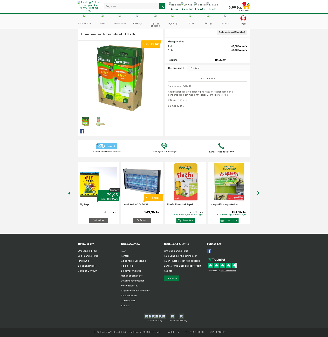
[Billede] (85, 121)
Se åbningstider (86, 265)
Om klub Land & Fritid (176, 250)
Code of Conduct (87, 270)
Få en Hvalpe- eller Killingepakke (182, 260)
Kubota (168, 270)
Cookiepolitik (128, 300)
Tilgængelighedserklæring (135, 290)
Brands (125, 305)
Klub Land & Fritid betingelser (180, 255)
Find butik (83, 260)
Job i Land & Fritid (88, 255)
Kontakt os (173, 332)
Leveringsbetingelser (132, 280)
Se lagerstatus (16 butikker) (232, 32)
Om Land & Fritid (87, 250)
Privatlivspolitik (129, 295)
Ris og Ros (127, 265)
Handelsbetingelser (131, 275)
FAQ (123, 250)
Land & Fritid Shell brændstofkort (182, 265)
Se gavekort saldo (131, 270)
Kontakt (125, 255)
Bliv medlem (171, 278)
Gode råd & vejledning (133, 260)
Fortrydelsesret (129, 285)
